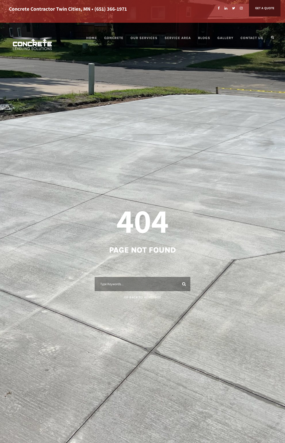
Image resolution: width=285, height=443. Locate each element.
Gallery (225, 38)
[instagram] (241, 8)
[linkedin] (225, 8)
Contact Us (251, 38)
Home (91, 38)
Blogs (204, 38)
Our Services (143, 38)
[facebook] (219, 8)
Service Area (178, 38)
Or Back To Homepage (142, 297)
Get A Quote (264, 8)
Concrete (113, 38)
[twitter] (233, 8)
